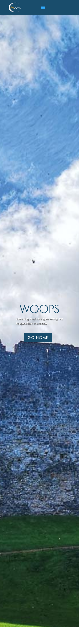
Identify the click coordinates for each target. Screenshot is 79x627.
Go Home (38, 337)
